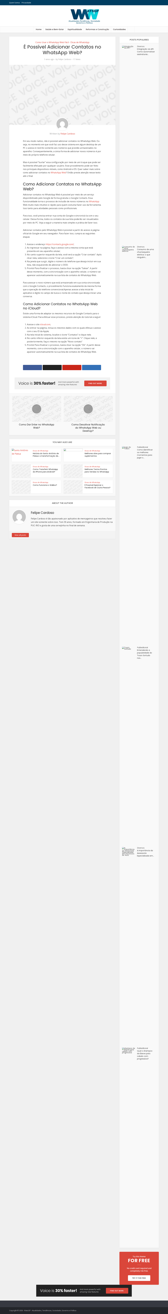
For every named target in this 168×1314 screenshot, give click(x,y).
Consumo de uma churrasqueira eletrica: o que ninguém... (145, 253)
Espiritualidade (75, 29)
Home (38, 29)
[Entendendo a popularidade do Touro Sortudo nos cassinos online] (129, 745)
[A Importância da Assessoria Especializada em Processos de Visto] (129, 946)
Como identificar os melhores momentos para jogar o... (145, 453)
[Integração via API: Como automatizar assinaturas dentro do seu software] (129, 144)
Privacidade (26, 2)
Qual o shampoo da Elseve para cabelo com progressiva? (144, 1055)
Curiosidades (119, 29)
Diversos (141, 46)
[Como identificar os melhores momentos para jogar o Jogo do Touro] (129, 545)
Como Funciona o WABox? (45, 485)
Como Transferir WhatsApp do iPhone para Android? (45, 470)
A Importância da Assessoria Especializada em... (145, 853)
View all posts (20, 535)
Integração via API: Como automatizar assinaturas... (146, 52)
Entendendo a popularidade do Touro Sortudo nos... (144, 654)
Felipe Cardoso (64, 59)
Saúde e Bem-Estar (54, 29)
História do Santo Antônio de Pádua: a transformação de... (46, 454)
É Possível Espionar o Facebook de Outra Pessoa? (97, 486)
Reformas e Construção (97, 29)
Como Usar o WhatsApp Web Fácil (52, 42)
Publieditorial (142, 447)
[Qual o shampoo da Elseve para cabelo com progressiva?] (129, 1146)
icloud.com (45, 324)
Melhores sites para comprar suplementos (98, 454)
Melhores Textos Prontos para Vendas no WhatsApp (97, 470)
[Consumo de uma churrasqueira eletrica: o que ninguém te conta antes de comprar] (129, 345)
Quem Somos (14, 2)
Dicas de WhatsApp (79, 42)
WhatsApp (94, 201)
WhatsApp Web (58, 172)
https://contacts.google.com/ (60, 244)
